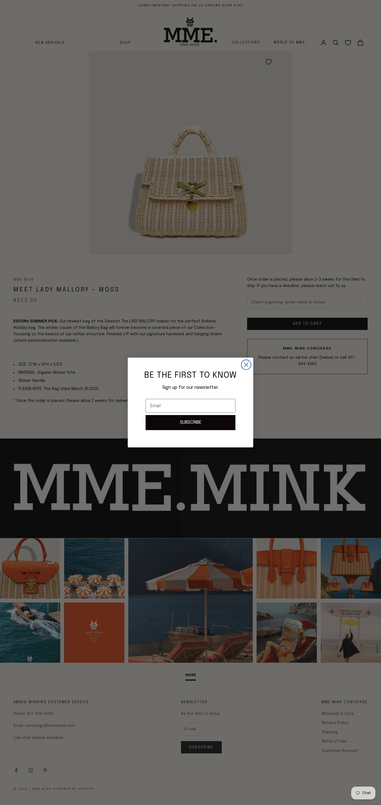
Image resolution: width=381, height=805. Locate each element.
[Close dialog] (246, 365)
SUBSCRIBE (190, 422)
